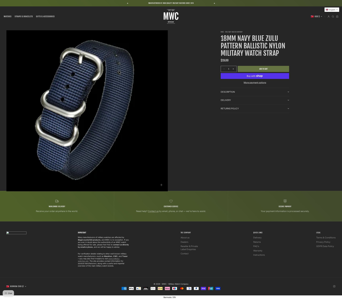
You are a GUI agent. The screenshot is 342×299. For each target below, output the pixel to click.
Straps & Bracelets (24, 16)
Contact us (153, 211)
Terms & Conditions (326, 237)
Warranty (257, 250)
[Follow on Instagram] (334, 286)
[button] (331, 9)
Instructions (259, 255)
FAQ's (256, 246)
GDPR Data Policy (325, 246)
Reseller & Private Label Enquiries (189, 247)
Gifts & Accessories (45, 16)
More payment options (255, 82)
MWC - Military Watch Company (232, 32)
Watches (7, 16)
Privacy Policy (323, 242)
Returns (257, 242)
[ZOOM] (161, 185)
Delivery (257, 237)
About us (185, 237)
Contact (185, 253)
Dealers (184, 242)
